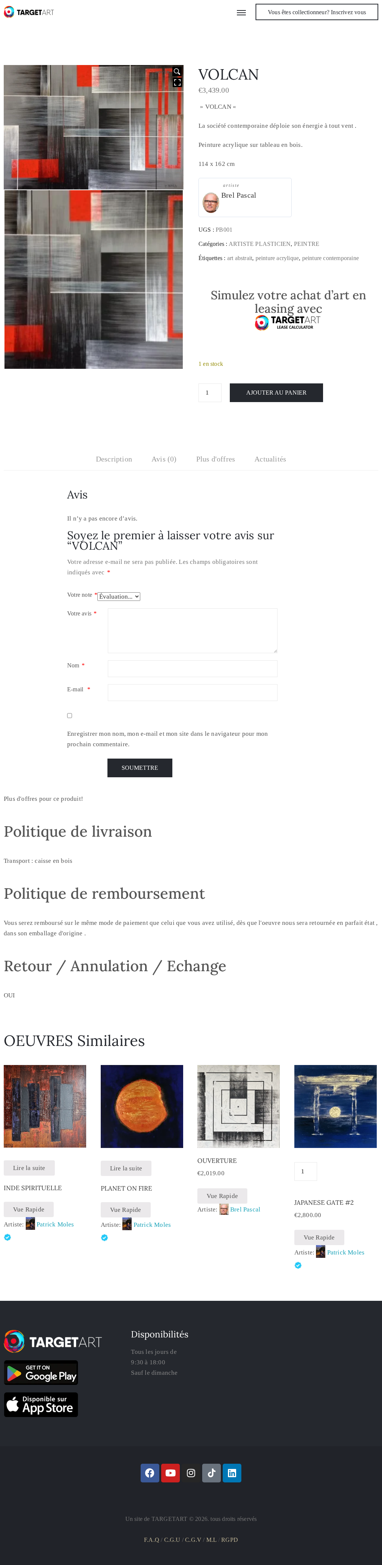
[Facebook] (150, 1473)
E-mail (78, 689)
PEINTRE (306, 244)
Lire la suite (29, 1168)
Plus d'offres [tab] (215, 459)
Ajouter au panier (276, 392)
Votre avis (82, 613)
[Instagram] (191, 1473)
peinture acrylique (277, 258)
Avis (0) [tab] (164, 459)
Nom (76, 665)
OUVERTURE (217, 1161)
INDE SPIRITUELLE (33, 1188)
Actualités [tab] (270, 459)
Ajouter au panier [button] (238, 1139)
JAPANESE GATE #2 (324, 1202)
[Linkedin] (232, 1473)
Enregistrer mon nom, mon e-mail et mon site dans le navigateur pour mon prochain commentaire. (167, 739)
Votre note (82, 595)
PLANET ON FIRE (126, 1188)
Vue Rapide (28, 1209)
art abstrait (239, 258)
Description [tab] (114, 459)
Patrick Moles (55, 1224)
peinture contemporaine (330, 258)
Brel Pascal (238, 195)
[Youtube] (170, 1473)
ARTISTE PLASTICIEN (260, 244)
